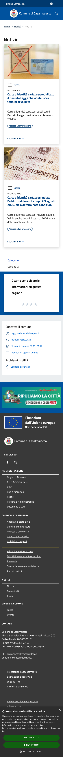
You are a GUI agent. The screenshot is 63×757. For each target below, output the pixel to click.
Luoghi (10, 610)
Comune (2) (13, 266)
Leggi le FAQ (13, 681)
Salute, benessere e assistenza (23, 566)
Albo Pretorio (14, 706)
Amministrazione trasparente (22, 701)
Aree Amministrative (18, 482)
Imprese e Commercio (18, 531)
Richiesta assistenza (17, 686)
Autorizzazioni (14, 571)
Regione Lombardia (14, 4)
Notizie (17, 84)
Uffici (9, 487)
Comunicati (13, 591)
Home (7, 26)
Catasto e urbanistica (18, 536)
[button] (31, 751)
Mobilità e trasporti (17, 541)
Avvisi (10, 596)
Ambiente (12, 561)
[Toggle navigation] (6, 13)
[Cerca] (56, 13)
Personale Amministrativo (20, 501)
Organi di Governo (16, 477)
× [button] (59, 710)
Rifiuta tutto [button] (31, 745)
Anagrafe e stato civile (18, 521)
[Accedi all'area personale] (51, 4)
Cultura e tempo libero (18, 526)
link (3, 731)
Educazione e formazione (20, 551)
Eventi (10, 615)
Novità (17, 26)
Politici (10, 497)
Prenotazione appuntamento (22, 672)
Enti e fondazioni (15, 492)
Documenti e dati (16, 506)
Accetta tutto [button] (31, 737)
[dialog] (31, 732)
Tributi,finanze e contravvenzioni (24, 556)
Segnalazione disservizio (19, 676)
